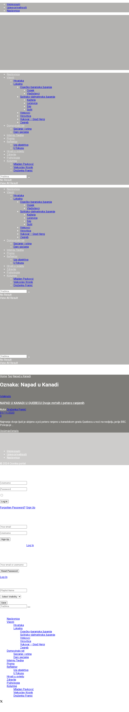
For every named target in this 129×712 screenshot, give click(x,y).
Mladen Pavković (23, 164)
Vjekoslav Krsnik (23, 167)
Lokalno (18, 84)
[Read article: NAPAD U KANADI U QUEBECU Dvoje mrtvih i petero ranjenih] (64, 393)
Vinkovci (25, 112)
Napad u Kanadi (22, 376)
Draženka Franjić (23, 170)
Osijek (30, 90)
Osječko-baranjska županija (36, 87)
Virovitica (25, 116)
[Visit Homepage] (64, 68)
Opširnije (9, 431)
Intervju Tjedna (15, 135)
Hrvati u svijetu (15, 151)
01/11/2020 (7, 412)
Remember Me (13, 495)
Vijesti (10, 77)
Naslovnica (13, 10)
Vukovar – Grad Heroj (32, 119)
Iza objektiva (20, 144)
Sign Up (30, 507)
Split (29, 109)
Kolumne (12, 161)
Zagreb (24, 122)
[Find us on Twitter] (1, 701)
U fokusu (18, 148)
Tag (10, 376)
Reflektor (12, 141)
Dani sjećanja (21, 132)
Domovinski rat (15, 125)
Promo (11, 138)
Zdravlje (11, 154)
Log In (30, 545)
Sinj (29, 106)
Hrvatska (18, 80)
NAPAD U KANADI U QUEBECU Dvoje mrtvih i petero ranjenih (42, 403)
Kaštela (31, 100)
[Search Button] (29, 177)
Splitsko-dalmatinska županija (37, 96)
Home (3, 376)
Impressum (13, 4)
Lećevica (32, 103)
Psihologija (13, 157)
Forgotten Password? (13, 507)
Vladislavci (33, 93)
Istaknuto (5, 396)
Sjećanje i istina (22, 128)
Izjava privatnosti (17, 7)
